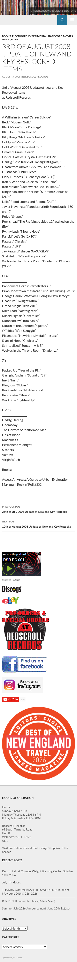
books (6, 36)
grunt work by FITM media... (13, 958)
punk (14, 39)
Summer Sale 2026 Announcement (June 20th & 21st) (36, 908)
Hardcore (55, 36)
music (6, 39)
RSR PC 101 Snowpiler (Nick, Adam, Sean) (28, 901)
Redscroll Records (35, 76)
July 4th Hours (11, 882)
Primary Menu (72, 20)
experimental (37, 36)
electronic (19, 36)
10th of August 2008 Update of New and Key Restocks (36, 524)
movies (68, 36)
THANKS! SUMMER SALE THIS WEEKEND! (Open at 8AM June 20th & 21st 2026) (35, 891)
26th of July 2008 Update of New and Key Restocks (34, 509)
